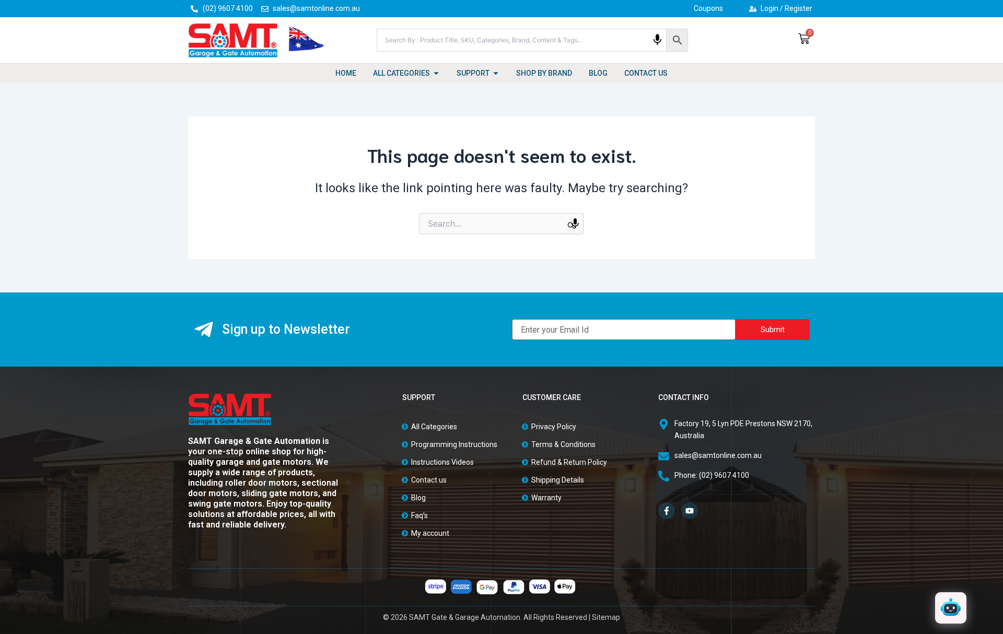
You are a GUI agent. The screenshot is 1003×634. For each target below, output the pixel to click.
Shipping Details (557, 480)
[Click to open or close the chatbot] (950, 608)
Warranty (546, 498)
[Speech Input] (657, 40)
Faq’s (419, 515)
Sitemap (606, 617)
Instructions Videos (442, 462)
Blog (418, 498)
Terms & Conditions (563, 444)
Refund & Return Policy (569, 462)
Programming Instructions (454, 444)
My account (430, 533)
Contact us (429, 480)
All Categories (434, 426)
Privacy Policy (553, 426)
